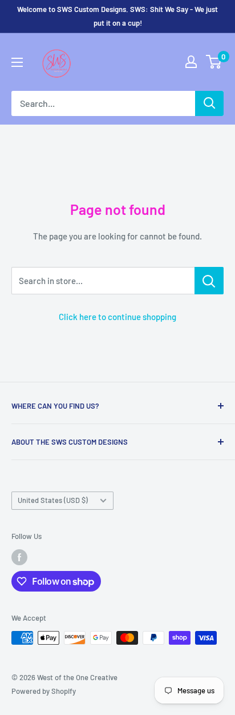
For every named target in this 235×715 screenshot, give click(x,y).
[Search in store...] (209, 280)
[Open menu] (17, 62)
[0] (214, 62)
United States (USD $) (53, 500)
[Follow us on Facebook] (19, 557)
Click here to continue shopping (117, 316)
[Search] (209, 103)
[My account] (191, 61)
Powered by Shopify (43, 691)
